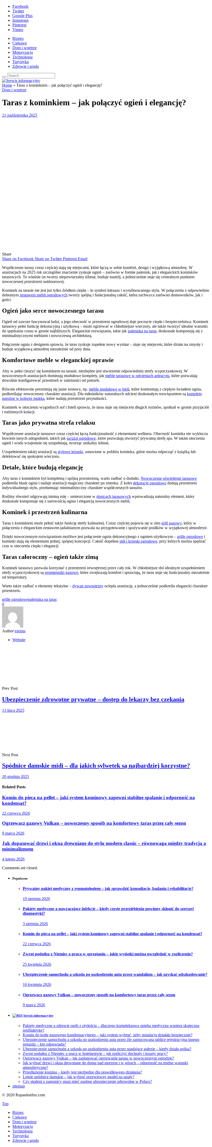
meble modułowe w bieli (109, 389)
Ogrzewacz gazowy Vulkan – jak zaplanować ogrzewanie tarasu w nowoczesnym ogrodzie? (98, 1058)
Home (7, 85)
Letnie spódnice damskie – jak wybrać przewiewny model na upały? (78, 1077)
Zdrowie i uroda (25, 66)
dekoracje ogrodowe (149, 483)
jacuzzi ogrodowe (81, 438)
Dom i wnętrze (24, 48)
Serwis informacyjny (38, 1015)
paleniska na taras (142, 331)
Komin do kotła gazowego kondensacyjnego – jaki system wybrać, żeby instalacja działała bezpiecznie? (107, 1035)
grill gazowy (171, 523)
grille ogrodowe (190, 536)
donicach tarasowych (113, 496)
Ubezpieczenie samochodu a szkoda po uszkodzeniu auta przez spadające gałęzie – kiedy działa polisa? (107, 1049)
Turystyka (20, 61)
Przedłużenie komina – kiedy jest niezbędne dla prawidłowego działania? (82, 1072)
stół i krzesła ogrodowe (138, 541)
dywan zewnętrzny (87, 586)
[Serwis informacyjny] (21, 80)
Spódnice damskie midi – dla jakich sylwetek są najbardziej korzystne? (96, 765)
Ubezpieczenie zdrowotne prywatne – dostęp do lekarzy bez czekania (93, 699)
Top (5, 1103)
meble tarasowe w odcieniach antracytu (137, 375)
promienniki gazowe (61, 572)
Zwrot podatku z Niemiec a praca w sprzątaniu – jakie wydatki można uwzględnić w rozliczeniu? (108, 954)
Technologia (22, 57)
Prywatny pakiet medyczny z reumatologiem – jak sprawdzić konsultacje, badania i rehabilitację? (108, 888)
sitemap (18, 1086)
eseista (20, 631)
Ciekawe (19, 43)
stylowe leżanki (70, 451)
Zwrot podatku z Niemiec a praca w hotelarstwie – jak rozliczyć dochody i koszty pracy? (95, 1053)
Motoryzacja (22, 52)
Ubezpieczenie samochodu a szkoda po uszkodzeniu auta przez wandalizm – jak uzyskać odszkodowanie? (115, 974)
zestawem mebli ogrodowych (43, 295)
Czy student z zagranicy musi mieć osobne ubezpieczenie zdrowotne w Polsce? (87, 1081)
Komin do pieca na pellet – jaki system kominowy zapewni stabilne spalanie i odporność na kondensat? (112, 934)
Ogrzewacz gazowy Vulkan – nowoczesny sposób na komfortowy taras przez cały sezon (94, 823)
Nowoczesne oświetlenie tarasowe (169, 478)
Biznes (18, 38)
